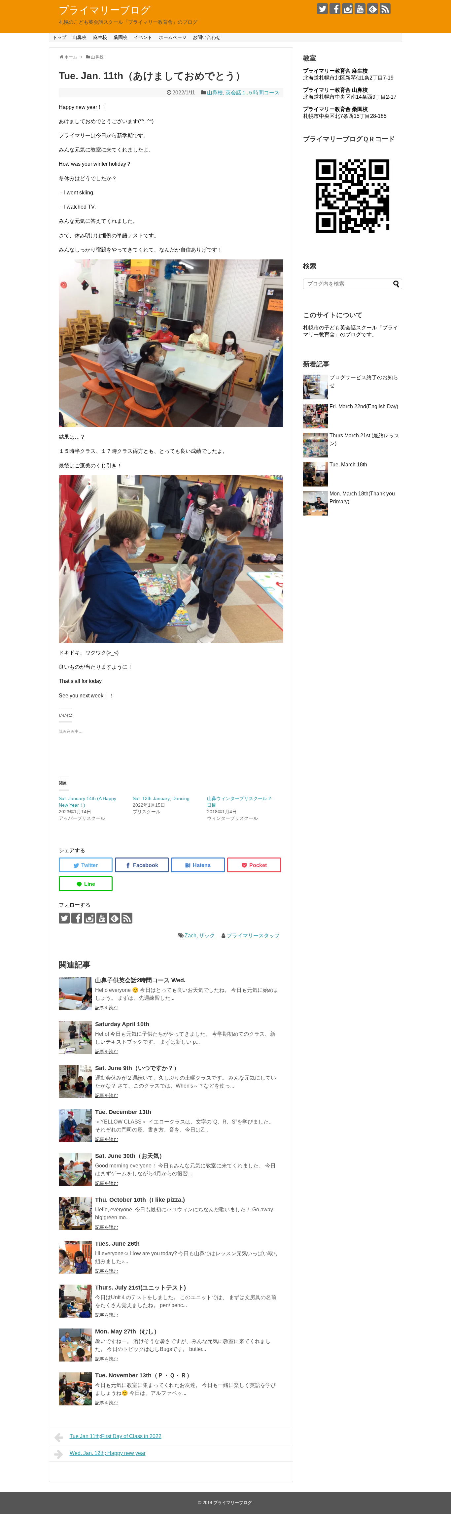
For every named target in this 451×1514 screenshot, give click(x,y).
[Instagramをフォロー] (347, 8)
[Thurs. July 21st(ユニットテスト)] (75, 1301)
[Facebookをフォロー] (335, 8)
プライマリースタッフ (253, 935)
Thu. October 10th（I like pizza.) (140, 1199)
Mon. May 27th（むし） (127, 1331)
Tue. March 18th (348, 464)
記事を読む (106, 1007)
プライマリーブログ (105, 10)
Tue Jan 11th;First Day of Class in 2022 (115, 1436)
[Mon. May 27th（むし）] (75, 1345)
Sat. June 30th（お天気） (130, 1156)
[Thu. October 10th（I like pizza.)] (75, 1213)
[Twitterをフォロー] (322, 8)
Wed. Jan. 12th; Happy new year (108, 1453)
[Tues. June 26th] (75, 1257)
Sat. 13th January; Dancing (161, 798)
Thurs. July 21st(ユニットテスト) (140, 1287)
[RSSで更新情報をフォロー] (385, 8)
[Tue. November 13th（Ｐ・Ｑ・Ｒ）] (75, 1388)
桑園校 (120, 37)
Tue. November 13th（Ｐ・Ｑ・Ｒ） (143, 1375)
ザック (207, 935)
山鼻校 (80, 37)
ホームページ (173, 37)
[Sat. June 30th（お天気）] (75, 1169)
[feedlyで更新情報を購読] (372, 8)
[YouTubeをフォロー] (360, 8)
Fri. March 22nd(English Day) (364, 406)
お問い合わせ (207, 37)
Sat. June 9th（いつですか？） (137, 1068)
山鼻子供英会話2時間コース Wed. (140, 980)
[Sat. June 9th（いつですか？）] (75, 1081)
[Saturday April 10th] (75, 1037)
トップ (59, 37)
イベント (143, 37)
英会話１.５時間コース (253, 92)
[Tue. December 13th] (75, 1125)
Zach (190, 935)
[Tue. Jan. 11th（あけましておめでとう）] (198, 865)
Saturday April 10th (122, 1024)
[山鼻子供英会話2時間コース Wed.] (75, 993)
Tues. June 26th (117, 1243)
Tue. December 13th (123, 1112)
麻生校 (100, 37)
